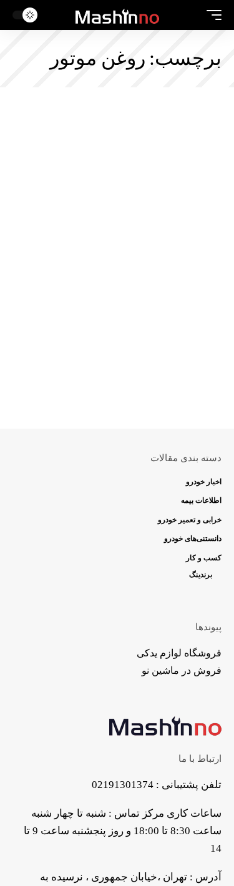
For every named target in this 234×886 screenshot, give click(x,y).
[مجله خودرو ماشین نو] (117, 14)
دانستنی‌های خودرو (193, 538)
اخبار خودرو (204, 481)
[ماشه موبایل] (211, 15)
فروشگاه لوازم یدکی (179, 653)
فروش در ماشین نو (182, 670)
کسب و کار (204, 557)
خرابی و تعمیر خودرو (190, 519)
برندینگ (200, 574)
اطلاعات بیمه (201, 500)
